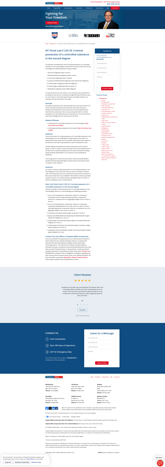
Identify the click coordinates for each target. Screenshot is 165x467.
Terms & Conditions (73, 436)
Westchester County (80, 409)
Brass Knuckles (106, 106)
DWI (80, 423)
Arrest (103, 100)
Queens (85, 257)
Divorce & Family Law (111, 420)
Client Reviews (99, 8)
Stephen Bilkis (57, 8)
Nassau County (77, 257)
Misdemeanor (105, 130)
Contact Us (115, 8)
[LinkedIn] (53, 408)
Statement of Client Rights (58, 436)
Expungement (105, 132)
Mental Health (106, 152)
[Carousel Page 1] (77, 304)
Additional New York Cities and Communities (99, 409)
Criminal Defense (68, 8)
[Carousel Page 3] (84, 304)
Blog (108, 8)
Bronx (84, 407)
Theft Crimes (105, 144)
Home (48, 8)
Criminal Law (103, 98)
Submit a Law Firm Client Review (82, 315)
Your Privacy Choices (55, 416)
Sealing (104, 139)
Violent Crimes (106, 148)
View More (82, 310)
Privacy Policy (105, 377)
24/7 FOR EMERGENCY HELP (104, 57)
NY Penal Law (89, 8)
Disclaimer (97, 377)
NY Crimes (99, 423)
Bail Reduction (106, 102)
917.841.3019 (80, 390)
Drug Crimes (105, 115)
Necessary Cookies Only (22, 462)
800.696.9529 (113, 4)
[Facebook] (47, 408)
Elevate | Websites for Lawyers (109, 452)
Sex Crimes (105, 141)
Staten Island (107, 407)
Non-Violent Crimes (107, 133)
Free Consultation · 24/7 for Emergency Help (105, 2)
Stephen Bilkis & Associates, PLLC (65, 452)
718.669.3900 (54, 402)
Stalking (104, 143)
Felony (103, 124)
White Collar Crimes (107, 150)
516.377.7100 (106, 402)
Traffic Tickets (106, 146)
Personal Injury (78, 420)
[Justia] (56, 408)
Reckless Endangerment (108, 137)
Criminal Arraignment (108, 107)
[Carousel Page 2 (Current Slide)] (80, 304)
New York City (71, 407)
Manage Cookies (75, 416)
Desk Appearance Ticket (108, 111)
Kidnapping (105, 128)
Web (111, 377)
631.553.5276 (80, 402)
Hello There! (159, 457)
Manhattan (67, 257)
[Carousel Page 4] (87, 304)
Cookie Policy (65, 416)
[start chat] (160, 463)
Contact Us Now (52, 23)
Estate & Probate (97, 420)
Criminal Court (106, 109)
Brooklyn (89, 407)
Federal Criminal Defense (109, 122)
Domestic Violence (107, 113)
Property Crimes (106, 135)
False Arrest (105, 120)
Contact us (85, 251)
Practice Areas (101, 95)
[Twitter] (50, 408)
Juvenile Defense (106, 126)
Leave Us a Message (102, 333)
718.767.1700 (106, 393)
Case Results (79, 8)
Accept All (8, 462)
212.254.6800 (54, 390)
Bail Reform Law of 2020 (108, 104)
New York (64, 407)
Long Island (95, 407)
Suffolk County (70, 409)
